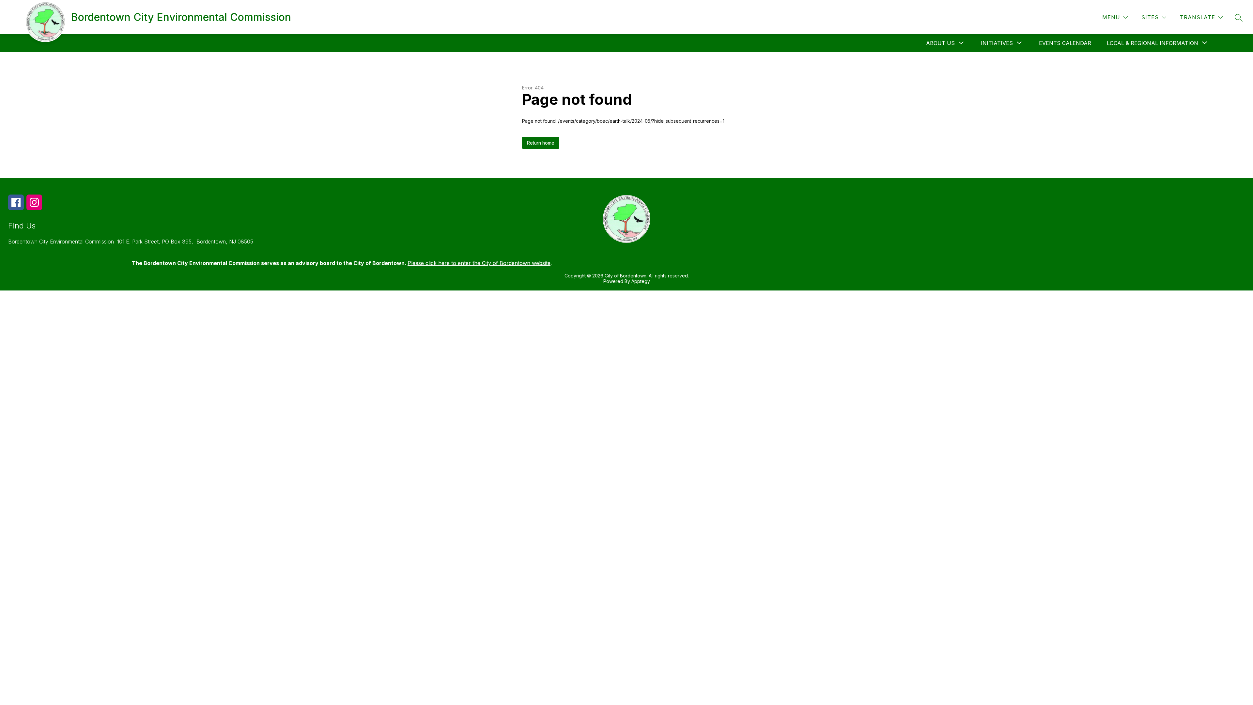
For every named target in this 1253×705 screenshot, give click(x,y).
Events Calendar (1065, 43)
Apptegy (640, 281)
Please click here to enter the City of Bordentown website (479, 263)
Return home (540, 143)
